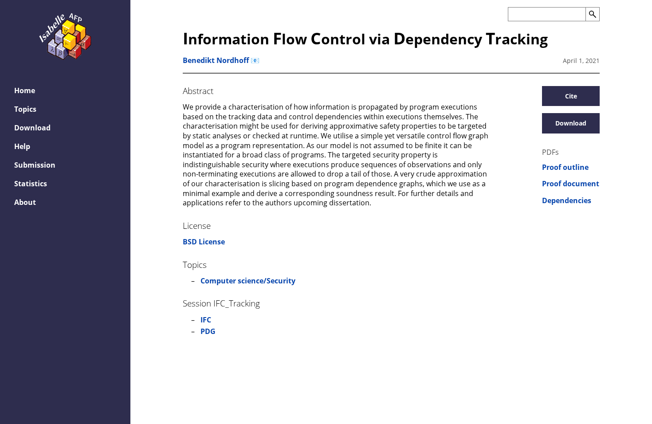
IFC (205, 320)
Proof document (570, 183)
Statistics (30, 183)
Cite (571, 96)
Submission (34, 165)
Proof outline (565, 167)
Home (24, 90)
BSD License (204, 242)
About (25, 202)
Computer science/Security (247, 281)
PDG (208, 331)
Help (22, 146)
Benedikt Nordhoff (216, 60)
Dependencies (566, 200)
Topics (25, 109)
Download (32, 128)
